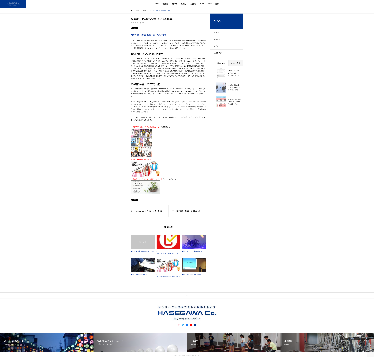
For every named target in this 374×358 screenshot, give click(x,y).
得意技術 (165, 4)
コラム (216, 46)
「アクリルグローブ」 (170, 179)
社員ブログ (218, 53)
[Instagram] (179, 325)
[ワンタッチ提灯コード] (145, 176)
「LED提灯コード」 (168, 127)
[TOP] (187, 295)
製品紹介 (184, 4)
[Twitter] (183, 325)
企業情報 (193, 4)
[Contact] (195, 325)
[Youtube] (191, 325)
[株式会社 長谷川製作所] (13, 4)
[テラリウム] (145, 193)
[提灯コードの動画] (141, 157)
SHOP (210, 4)
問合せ (217, 4)
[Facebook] (187, 325)
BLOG (202, 4)
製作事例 (174, 4)
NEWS (157, 4)
